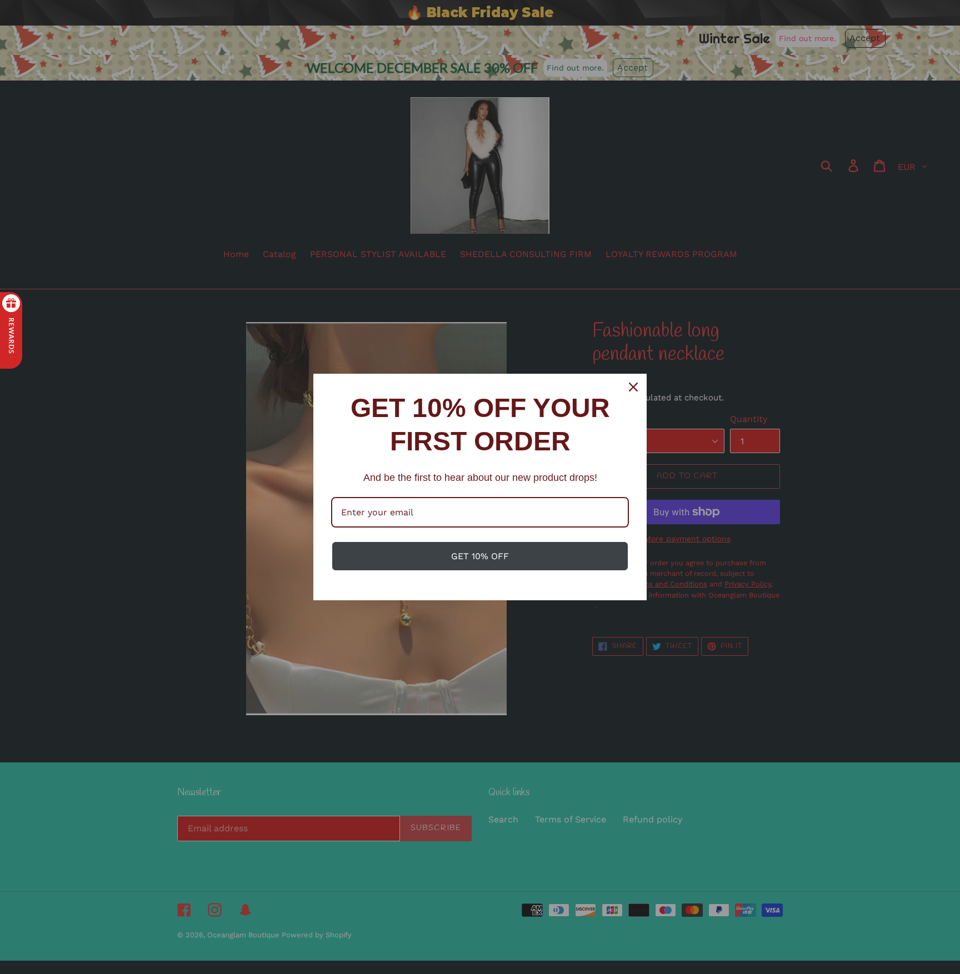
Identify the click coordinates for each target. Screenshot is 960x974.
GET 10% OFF (480, 556)
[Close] (633, 387)
